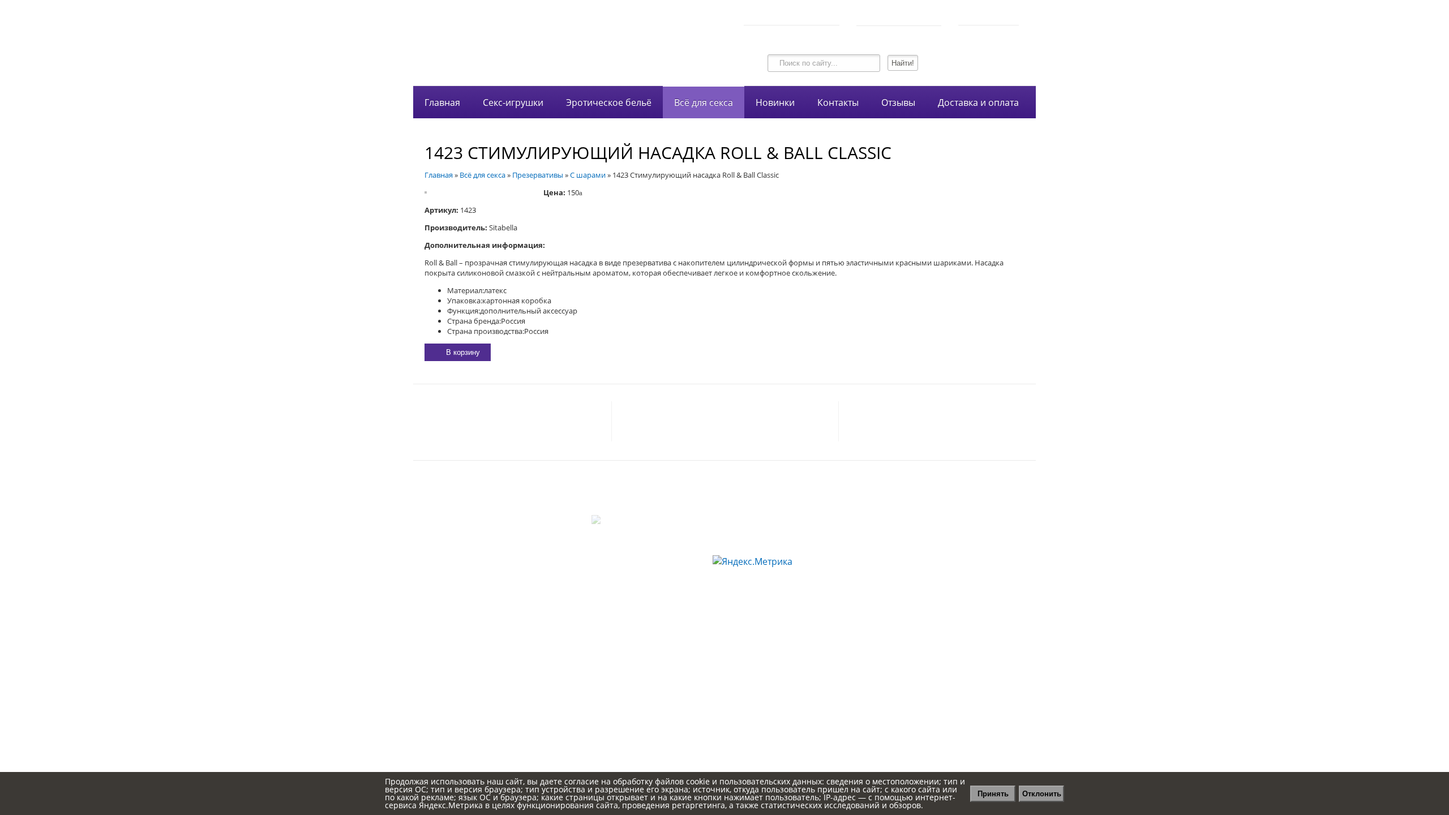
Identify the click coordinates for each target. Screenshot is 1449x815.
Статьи (725, 509)
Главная (442, 102)
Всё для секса (703, 102)
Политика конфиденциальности (724, 484)
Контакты (838, 102)
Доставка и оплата (978, 102)
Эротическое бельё (608, 102)
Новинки (775, 102)
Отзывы (898, 102)
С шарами (588, 175)
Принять (993, 794)
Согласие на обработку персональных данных (724, 497)
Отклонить (1041, 794)
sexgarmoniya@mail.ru (553, 421)
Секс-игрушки (513, 102)
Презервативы (537, 175)
